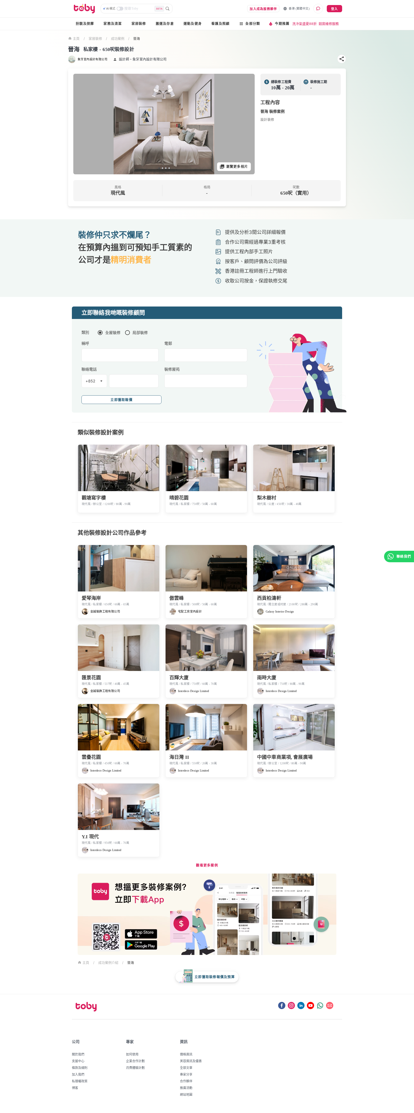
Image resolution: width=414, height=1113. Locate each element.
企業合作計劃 (135, 1061)
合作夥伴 (186, 1081)
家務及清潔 (113, 23)
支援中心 (78, 1061)
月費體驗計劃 (135, 1067)
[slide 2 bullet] (162, 168)
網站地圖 (186, 1094)
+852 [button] (91, 381)
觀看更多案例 (207, 865)
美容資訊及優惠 (191, 1061)
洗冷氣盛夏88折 (304, 24)
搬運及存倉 (165, 23)
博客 (75, 1088)
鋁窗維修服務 (329, 24)
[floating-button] (82, 124)
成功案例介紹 (108, 962)
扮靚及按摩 (85, 23)
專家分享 (186, 1074)
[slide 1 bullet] (159, 168)
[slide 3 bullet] (166, 168)
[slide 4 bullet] (169, 168)
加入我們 (78, 1074)
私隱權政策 (79, 1081)
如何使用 (132, 1054)
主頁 (76, 38)
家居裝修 (139, 23)
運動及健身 (193, 23)
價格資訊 (186, 1054)
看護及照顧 (220, 23)
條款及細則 (79, 1067)
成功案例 (117, 38)
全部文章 (186, 1067)
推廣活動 (186, 1088)
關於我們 (78, 1054)
